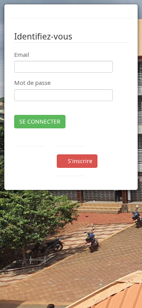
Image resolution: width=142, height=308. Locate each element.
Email (21, 54)
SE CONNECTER (39, 121)
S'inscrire (79, 161)
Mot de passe (32, 82)
